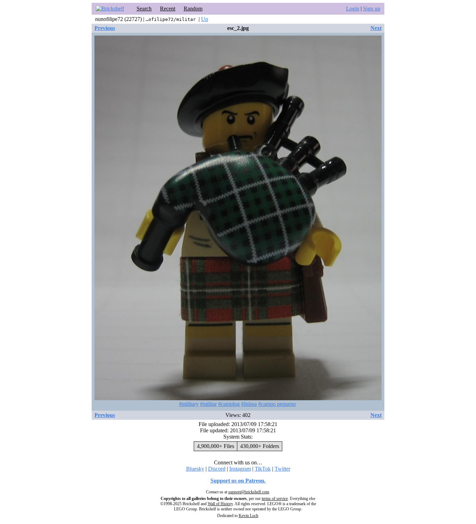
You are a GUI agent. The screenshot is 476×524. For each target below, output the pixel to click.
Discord (216, 469)
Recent (167, 9)
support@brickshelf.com (248, 491)
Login (352, 9)
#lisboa (249, 404)
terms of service (275, 498)
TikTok (263, 469)
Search (144, 9)
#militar (208, 404)
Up (204, 19)
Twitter (282, 469)
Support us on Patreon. (238, 481)
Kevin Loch (248, 515)
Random (193, 9)
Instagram (240, 469)
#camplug (229, 404)
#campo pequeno (277, 404)
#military (189, 404)
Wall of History (220, 503)
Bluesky (195, 469)
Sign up (371, 9)
